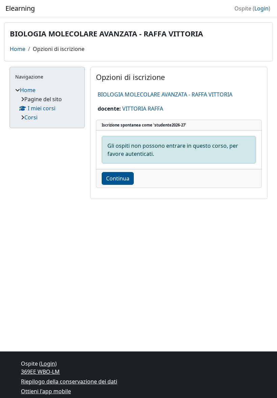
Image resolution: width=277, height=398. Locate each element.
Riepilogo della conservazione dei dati (69, 381)
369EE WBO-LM (40, 371)
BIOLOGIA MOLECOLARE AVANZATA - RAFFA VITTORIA (165, 94)
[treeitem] (47, 103)
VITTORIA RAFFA (142, 108)
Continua (117, 178)
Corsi (30, 117)
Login (261, 8)
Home (17, 49)
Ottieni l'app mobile (46, 391)
